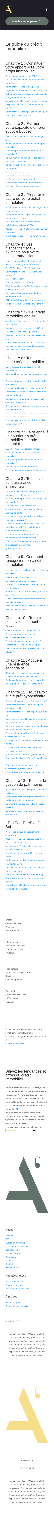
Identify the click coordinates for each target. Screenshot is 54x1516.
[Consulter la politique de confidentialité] (17, 1109)
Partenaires (10, 1257)
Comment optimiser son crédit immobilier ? (25, 388)
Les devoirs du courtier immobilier (21, 466)
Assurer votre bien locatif (17, 1288)
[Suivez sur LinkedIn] (18, 1220)
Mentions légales (13, 1302)
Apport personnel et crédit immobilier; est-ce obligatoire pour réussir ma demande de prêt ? (26, 104)
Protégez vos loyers (14, 1285)
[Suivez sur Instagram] (24, 1220)
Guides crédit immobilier (16, 1243)
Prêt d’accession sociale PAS (19, 282)
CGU (7, 1309)
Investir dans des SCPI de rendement (23, 261)
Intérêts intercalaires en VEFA (19, 225)
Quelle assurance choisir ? (18, 548)
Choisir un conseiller (15, 1043)
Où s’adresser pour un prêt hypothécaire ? (25, 772)
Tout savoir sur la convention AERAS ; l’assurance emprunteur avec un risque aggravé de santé (23, 509)
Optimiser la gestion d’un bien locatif (22, 630)
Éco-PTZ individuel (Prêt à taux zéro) (22, 268)
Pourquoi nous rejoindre (16, 1246)
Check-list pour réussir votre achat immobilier (26, 236)
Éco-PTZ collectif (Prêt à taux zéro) (22, 264)
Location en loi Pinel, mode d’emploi (22, 645)
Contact (9, 1264)
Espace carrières (13, 1253)
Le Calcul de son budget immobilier (22, 179)
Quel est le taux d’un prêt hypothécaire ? (24, 754)
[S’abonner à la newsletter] (34, 1130)
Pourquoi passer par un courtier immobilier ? (26, 470)
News (8, 1260)
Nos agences (11, 1250)
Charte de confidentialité (16, 1306)
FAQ (7, 1239)
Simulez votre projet (25, 21)
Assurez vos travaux (15, 1281)
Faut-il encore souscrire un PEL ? (21, 76)
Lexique (9, 1235)
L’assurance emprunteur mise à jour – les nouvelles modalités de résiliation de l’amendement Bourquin (25, 527)
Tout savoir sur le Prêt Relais (19, 349)
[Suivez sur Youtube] (36, 1220)
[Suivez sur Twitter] (30, 1220)
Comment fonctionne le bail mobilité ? (23, 641)
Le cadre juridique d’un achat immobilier (24, 221)
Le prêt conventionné (15, 279)
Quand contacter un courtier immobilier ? (24, 449)
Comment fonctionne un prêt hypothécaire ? (26, 701)
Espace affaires (12, 1267)
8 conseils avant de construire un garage (24, 874)
